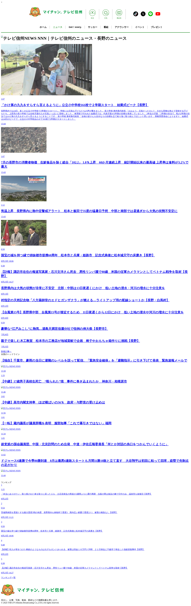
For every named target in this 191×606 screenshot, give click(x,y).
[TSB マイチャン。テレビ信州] (55, 16)
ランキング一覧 (8, 577)
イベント (139, 27)
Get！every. (75, 27)
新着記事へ (6, 351)
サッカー (92, 27)
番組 (106, 27)
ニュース (57, 27)
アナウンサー (122, 27)
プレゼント (157, 27)
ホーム (43, 27)
